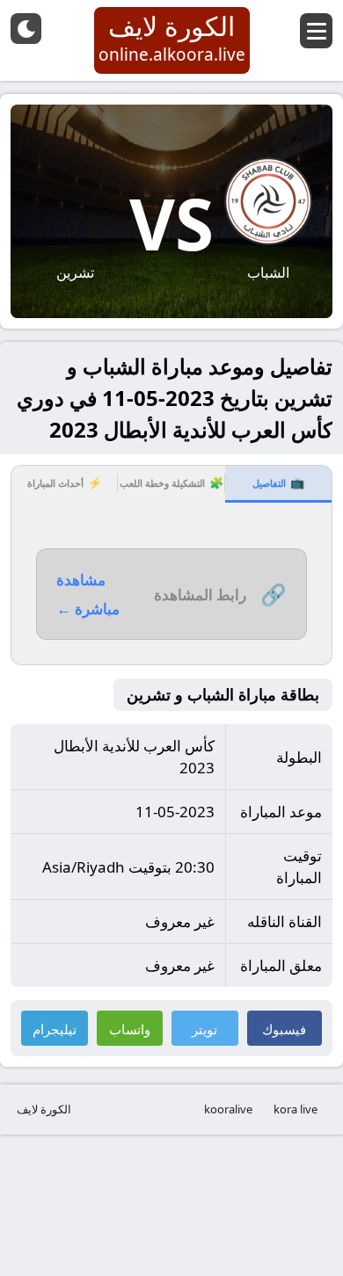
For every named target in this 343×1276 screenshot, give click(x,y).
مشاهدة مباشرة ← (88, 594)
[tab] (278, 484)
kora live (295, 1109)
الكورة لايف (44, 1109)
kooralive (228, 1109)
